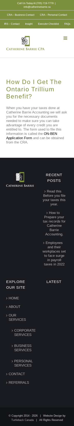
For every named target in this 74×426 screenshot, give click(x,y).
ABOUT (14, 307)
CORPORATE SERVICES (22, 333)
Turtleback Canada (22, 420)
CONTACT (17, 374)
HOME (14, 298)
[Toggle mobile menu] (66, 38)
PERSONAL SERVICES (22, 363)
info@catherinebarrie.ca (37, 7)
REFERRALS (19, 383)
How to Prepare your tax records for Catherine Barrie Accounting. (54, 223)
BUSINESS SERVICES (22, 348)
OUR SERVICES (17, 317)
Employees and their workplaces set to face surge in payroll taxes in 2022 (54, 253)
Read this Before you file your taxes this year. (54, 197)
